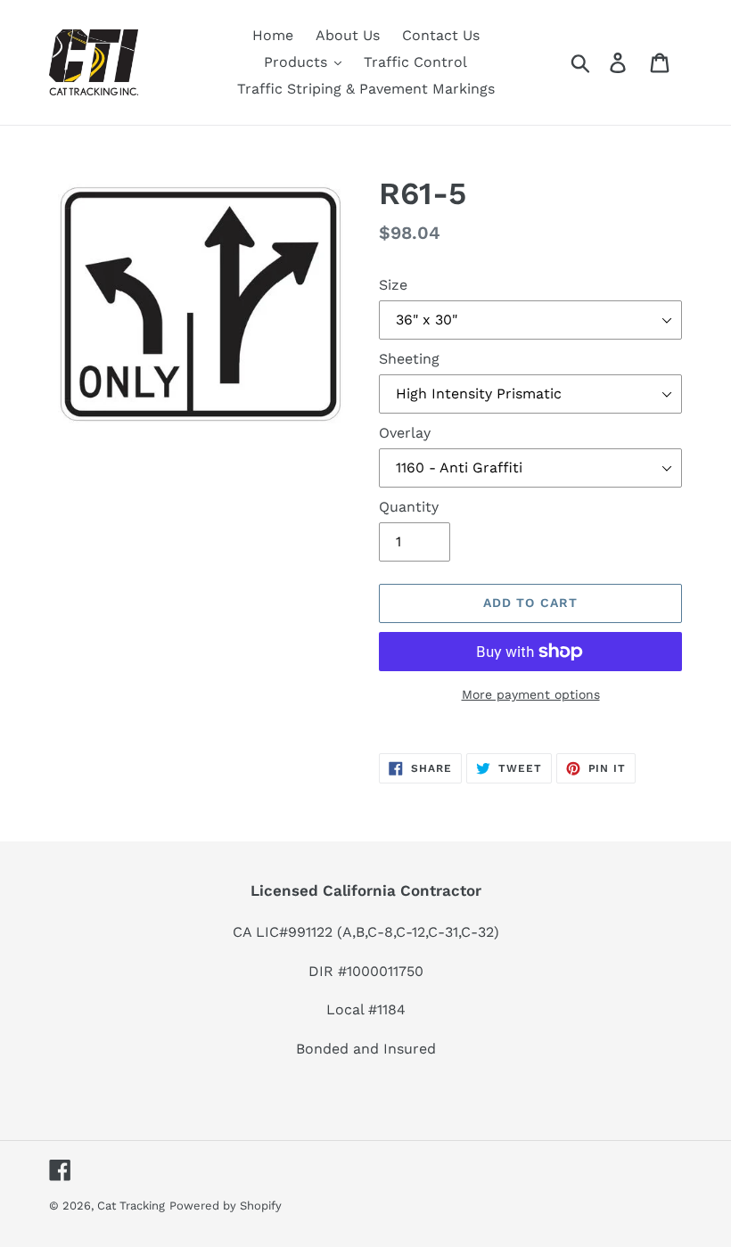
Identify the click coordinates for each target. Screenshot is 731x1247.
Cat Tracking (131, 1205)
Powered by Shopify (225, 1205)
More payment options (531, 694)
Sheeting (409, 358)
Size (393, 284)
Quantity (409, 506)
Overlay (405, 432)
